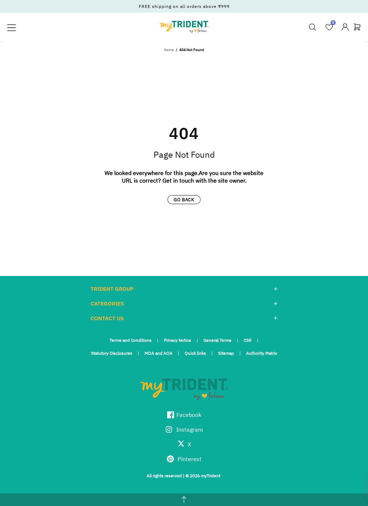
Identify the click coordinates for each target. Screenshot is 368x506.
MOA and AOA (158, 353)
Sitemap (226, 353)
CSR (248, 340)
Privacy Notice (177, 340)
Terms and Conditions (131, 340)
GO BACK (184, 200)
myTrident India (184, 27)
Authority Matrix (261, 353)
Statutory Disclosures (111, 353)
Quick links (195, 353)
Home (169, 49)
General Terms (217, 340)
